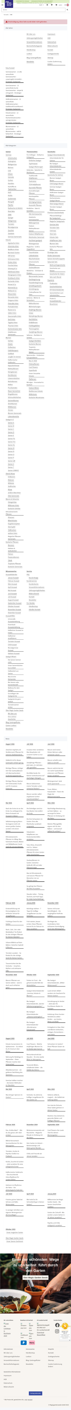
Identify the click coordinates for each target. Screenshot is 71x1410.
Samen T (11, 467)
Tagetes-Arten (12, 322)
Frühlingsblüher (34, 326)
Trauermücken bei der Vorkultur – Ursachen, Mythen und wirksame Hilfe (13, 967)
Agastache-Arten (13, 243)
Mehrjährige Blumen (36, 316)
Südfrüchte (12, 486)
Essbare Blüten (34, 388)
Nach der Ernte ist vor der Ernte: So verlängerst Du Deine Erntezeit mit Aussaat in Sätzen (14, 812)
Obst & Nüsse (10, 473)
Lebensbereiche (13, 416)
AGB (49, 38)
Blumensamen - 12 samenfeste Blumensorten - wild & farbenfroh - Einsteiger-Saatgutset (14, 131)
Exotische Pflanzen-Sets (56, 248)
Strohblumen (12, 404)
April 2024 (30, 1194)
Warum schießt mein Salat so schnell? (55, 761)
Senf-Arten (11, 319)
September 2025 (53, 975)
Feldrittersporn (13, 350)
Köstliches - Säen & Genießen (33, 209)
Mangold (11, 202)
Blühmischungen (34, 306)
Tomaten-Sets (54, 228)
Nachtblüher (33, 319)
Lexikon (29, 54)
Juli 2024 (9, 1194)
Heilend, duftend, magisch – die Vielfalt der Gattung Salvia (56, 1097)
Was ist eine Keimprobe (12, 678)
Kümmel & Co (12, 287)
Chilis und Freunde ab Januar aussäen (34, 1154)
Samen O (11, 454)
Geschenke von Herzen (55, 269)
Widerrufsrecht (53, 46)
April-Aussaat (12, 587)
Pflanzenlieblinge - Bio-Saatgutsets (56, 217)
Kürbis (10, 195)
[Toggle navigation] (2, 4)
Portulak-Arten (13, 307)
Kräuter (8, 240)
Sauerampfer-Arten (14, 316)
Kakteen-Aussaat (14, 653)
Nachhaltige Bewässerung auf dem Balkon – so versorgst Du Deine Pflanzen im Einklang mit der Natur (56, 813)
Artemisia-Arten (13, 246)
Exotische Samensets (15, 567)
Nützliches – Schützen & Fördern (35, 272)
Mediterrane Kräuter (36, 391)
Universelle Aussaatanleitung (14, 620)
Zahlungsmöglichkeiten (35, 38)
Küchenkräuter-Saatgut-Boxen (55, 199)
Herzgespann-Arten (14, 275)
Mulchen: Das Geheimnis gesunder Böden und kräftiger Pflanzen (56, 1118)
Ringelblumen (13, 394)
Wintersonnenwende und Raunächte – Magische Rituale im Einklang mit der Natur (35, 1134)
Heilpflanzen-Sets (56, 240)
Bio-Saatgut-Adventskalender (55, 165)
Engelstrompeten (14, 524)
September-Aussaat (14, 603)
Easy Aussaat (10, 68)
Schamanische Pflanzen (34, 263)
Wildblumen (12, 407)
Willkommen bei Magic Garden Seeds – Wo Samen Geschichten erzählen (55, 1203)
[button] (47, 5)
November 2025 (11, 975)
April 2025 (30, 1089)
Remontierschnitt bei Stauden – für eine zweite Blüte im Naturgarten (35, 1057)
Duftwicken (12, 347)
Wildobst (11, 483)
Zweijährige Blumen (36, 332)
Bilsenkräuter (12, 520)
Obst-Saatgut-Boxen (57, 204)
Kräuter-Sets (54, 237)
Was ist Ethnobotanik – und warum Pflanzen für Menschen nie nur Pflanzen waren (35, 877)
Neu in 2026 (33, 361)
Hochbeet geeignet (35, 240)
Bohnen (10, 167)
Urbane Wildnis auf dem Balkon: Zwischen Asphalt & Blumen (14, 945)
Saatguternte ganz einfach (14, 700)
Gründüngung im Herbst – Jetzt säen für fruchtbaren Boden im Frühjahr (56, 1005)
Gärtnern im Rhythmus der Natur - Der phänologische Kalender (14, 1187)
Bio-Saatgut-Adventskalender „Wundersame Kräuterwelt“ (32, 1026)
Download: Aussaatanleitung (14, 626)
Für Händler (31, 603)
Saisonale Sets (52, 262)
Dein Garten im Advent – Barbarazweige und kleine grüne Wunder (35, 1145)
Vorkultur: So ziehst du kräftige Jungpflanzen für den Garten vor (35, 1097)
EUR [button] (40, 5)
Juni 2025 (51, 1038)
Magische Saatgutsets (57, 221)
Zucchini (11, 230)
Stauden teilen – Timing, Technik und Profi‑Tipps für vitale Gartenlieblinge (35, 896)
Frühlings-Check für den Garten (14, 922)
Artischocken (12, 158)
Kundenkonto (33, 584)
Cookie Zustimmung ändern (54, 62)
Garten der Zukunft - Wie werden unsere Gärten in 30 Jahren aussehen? (56, 1215)
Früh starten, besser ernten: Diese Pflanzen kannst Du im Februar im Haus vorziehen (35, 925)
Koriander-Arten (13, 281)
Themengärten (34, 329)
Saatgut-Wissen (11, 656)
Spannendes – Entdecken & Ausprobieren (35, 356)
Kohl (9, 192)
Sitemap (50, 58)
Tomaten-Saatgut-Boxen (56, 208)
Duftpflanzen (33, 322)
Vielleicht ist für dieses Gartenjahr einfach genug (14, 761)
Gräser (31, 313)
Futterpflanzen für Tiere (35, 293)
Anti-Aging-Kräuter (35, 202)
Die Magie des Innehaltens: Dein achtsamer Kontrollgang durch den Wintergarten (56, 925)
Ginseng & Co (12, 268)
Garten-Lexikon (11, 725)
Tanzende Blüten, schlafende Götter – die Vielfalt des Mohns (35, 1067)
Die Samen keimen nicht (14, 661)
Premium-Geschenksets (56, 212)
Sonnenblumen (13, 400)
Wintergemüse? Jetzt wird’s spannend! (55, 782)
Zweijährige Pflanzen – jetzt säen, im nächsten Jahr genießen (34, 765)
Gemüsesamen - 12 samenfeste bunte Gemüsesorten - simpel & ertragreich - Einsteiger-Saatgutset (14, 90)
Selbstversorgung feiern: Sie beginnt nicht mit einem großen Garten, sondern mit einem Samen (14, 826)
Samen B (11, 426)
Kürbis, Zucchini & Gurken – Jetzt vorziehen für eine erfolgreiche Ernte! (14, 1164)
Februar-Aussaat (13, 581)
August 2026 (10, 744)
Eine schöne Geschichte (12, 718)
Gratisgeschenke (53, 54)
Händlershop (31, 50)
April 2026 (30, 803)
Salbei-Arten (12, 313)
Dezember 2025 (53, 903)
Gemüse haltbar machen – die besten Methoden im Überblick (14, 1083)
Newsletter (30, 61)
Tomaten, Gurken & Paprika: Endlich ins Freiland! (12, 1153)
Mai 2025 (9, 1089)
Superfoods (33, 370)
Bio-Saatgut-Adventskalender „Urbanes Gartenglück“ (35, 1014)
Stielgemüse (12, 221)
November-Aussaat (14, 609)
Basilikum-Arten (13, 249)
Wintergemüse (34, 243)
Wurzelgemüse (13, 227)
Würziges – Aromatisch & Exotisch (35, 383)
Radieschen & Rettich (15, 208)
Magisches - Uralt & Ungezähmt (33, 248)
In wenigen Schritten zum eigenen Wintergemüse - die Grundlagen (14, 1212)
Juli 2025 (30, 1038)
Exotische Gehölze (14, 508)
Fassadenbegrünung (36, 283)
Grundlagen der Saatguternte (13, 694)
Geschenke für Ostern (57, 274)
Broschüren (54, 304)
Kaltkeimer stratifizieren (12, 637)
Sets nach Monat (55, 277)
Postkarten (53, 283)
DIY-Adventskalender (57, 290)
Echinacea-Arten (13, 259)
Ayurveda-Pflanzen (35, 187)
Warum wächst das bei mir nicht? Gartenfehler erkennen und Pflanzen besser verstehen (56, 772)
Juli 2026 (30, 744)
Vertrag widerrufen (35, 1393)
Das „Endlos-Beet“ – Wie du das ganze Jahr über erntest (14, 1132)
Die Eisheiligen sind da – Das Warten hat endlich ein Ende (35, 811)
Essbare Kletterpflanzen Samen (34, 228)
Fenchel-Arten (13, 265)
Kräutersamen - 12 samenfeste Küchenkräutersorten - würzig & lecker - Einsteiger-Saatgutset (13, 118)
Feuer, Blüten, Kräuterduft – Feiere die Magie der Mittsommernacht (56, 793)
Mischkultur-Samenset (36, 237)
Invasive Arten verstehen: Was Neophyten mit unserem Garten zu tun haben (35, 753)
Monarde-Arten (13, 297)
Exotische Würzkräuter (36, 397)
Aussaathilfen (10, 616)
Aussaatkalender (11, 574)
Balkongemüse (34, 223)
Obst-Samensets (13, 496)
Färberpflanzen (34, 364)
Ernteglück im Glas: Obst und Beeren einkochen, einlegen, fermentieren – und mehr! (56, 1031)
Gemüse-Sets (54, 224)
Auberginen (12, 161)
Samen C (11, 429)
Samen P (11, 458)
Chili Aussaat (12, 645)
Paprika (10, 205)
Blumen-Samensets (14, 413)
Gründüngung (34, 289)
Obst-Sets (53, 234)
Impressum (51, 34)
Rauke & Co (12, 310)
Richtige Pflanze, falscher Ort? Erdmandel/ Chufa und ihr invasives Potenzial (14, 785)
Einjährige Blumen (35, 310)
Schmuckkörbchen (14, 397)
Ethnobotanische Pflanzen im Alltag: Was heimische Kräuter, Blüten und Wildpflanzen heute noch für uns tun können (14, 842)
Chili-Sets (53, 231)
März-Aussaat (12, 584)
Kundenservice (32, 581)
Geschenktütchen (56, 286)
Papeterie (51, 280)
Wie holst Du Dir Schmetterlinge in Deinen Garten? (35, 1202)
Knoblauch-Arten (14, 278)
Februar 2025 (10, 1124)
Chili (9, 171)
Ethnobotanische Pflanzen (12, 513)
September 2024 (53, 1124)
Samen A (11, 423)
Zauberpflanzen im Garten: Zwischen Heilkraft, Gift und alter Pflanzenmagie (34, 864)
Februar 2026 (10, 903)
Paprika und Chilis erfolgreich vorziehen (55, 1224)
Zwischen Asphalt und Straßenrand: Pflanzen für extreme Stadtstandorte (14, 752)
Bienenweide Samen (36, 276)
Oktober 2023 (10, 1229)
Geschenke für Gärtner (55, 175)
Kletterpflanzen (13, 369)
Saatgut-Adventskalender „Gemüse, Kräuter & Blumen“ (35, 993)
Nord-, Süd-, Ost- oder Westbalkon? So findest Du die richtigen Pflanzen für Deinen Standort (14, 933)
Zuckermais (12, 198)
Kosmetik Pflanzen (35, 205)
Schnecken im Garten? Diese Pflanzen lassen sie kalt (56, 1046)
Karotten (11, 183)
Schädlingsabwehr (35, 286)
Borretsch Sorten (14, 253)
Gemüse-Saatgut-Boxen (56, 188)
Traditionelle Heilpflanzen (33, 177)
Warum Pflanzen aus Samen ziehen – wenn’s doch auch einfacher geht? (14, 984)
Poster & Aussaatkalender (55, 299)
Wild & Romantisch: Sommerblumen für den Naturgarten (14, 1143)
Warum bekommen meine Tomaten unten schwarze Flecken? (34, 786)
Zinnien (10, 410)
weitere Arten (12, 533)
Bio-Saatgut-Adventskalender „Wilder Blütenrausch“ (56, 982)
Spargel (10, 218)
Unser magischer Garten (14, 1232)
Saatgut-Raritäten (35, 341)
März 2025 (51, 1089)
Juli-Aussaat (12, 597)
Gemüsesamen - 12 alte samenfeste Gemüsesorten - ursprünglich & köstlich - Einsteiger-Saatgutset (14, 77)
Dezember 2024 (32, 1124)
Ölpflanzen (32, 379)
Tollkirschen (12, 530)
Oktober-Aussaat (14, 606)
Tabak (10, 560)
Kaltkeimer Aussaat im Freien (15, 631)
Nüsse (10, 489)
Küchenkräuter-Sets (15, 329)
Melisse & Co (12, 291)
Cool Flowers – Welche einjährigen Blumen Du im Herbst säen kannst (34, 1046)
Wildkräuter (33, 394)
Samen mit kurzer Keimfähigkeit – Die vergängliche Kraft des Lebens (55, 912)
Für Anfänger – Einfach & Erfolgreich (35, 156)
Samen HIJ (11, 442)
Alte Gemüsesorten (35, 214)
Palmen (10, 554)
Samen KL (11, 445)
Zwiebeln (11, 233)
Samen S (11, 464)
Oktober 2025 (31, 975)
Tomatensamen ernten (13, 706)
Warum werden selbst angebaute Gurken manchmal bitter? (34, 796)
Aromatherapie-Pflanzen (34, 192)
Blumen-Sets (54, 243)
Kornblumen (12, 375)
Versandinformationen (34, 42)
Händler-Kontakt (34, 609)
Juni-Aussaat (12, 593)
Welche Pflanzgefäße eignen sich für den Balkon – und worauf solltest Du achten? (55, 827)
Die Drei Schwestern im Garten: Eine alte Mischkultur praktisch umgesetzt (35, 823)
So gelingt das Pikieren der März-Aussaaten (34, 887)
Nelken (10, 384)
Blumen (8, 338)
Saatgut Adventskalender (56, 155)
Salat (9, 214)
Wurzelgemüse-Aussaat (13, 649)
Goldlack (11, 353)
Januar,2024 (52, 1194)
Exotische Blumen (35, 344)
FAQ (28, 574)
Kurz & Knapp (33, 578)
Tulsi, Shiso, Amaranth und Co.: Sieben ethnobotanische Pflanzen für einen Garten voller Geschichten (35, 850)
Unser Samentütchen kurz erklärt (15, 666)
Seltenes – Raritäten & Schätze (34, 336)
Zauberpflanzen (34, 267)
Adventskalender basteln (55, 170)
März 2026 (51, 803)
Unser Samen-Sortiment (14, 1241)
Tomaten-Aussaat (14, 641)
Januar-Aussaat (13, 578)
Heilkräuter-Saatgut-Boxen (57, 193)
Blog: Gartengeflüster (34, 58)
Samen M (11, 448)
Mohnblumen (12, 381)
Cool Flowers (33, 367)
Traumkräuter (33, 252)
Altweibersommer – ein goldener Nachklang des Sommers (14, 1072)
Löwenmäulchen (14, 378)
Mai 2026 (9, 803)
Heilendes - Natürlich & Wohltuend (34, 171)
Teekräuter (32, 181)
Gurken (10, 180)
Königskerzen (12, 372)
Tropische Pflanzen (14, 563)
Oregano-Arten (13, 300)
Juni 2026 (51, 744)
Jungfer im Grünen (14, 357)
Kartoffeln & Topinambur (12, 188)
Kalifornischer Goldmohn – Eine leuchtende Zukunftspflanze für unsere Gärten (14, 1176)
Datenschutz (52, 42)
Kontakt (50, 50)
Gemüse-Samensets (15, 237)
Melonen (11, 480)
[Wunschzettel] (52, 5)
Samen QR (11, 461)
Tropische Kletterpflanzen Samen (34, 349)
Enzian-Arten (12, 262)
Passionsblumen (13, 557)
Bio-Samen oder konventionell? (13, 683)
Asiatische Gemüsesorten (34, 218)
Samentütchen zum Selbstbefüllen (56, 294)
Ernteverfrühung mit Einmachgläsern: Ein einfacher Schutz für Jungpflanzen (13, 912)
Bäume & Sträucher (12, 499)
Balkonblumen (34, 303)
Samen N (11, 451)
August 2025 (10, 1038)
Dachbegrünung (34, 279)
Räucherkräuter (34, 259)
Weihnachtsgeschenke (57, 265)
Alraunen (11, 517)
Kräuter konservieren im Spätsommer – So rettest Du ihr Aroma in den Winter (14, 1048)
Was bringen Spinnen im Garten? (14, 1096)
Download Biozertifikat (41, 1333)
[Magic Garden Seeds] (9, 6)
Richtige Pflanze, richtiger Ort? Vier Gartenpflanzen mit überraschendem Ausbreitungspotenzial (14, 772)
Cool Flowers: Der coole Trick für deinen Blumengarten (56, 1132)
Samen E (11, 435)
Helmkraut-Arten (14, 272)
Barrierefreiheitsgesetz (34, 46)
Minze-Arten (12, 294)
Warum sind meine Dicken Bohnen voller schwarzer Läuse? (55, 752)
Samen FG (11, 439)
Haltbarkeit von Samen (13, 672)
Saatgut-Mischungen (36, 167)
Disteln (10, 344)
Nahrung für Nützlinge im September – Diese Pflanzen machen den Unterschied (14, 1060)
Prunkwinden (12, 388)
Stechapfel (11, 527)
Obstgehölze (12, 502)
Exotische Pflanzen (12, 542)
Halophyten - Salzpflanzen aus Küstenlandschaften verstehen (33, 835)
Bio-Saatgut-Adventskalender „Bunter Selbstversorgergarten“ (35, 1003)
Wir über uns (31, 34)
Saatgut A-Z (10, 419)
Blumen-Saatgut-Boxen (55, 179)
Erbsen (10, 174)
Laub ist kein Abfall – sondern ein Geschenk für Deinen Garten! (56, 993)
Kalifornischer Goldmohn (12, 361)
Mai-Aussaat (12, 590)
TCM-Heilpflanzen (35, 184)
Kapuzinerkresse (13, 365)
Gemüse (8, 155)
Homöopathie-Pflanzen (34, 197)
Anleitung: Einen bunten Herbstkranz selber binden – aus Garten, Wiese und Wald (56, 1018)
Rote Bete (11, 211)
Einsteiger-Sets (53, 252)
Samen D (11, 432)
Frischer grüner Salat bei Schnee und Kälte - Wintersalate (14, 1202)
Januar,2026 (31, 903)
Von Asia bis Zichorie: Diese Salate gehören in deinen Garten (56, 1107)
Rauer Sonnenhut (14, 391)
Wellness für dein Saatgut (14, 689)
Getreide (11, 177)
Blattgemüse (12, 164)
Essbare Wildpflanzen (36, 234)
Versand (30, 1400)
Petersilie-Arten (13, 303)
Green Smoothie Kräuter (34, 374)
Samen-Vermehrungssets (56, 259)
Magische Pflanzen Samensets (14, 537)
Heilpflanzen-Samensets (12, 333)
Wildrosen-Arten (13, 505)
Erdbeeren (11, 477)
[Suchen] (67, 10)
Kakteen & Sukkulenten (12, 549)
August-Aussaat (13, 600)
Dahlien (10, 341)
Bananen (11, 545)
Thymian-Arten (13, 326)
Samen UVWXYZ (13, 470)
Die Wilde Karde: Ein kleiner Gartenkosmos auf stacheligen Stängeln (35, 775)
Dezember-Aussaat (14, 613)
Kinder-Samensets (54, 255)
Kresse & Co (12, 284)
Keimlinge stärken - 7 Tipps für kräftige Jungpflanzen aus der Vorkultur (34, 912)
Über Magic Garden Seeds (14, 710)
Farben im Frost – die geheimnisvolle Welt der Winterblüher (35, 982)
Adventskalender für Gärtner (57, 159)
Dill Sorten (11, 256)
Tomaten (11, 224)
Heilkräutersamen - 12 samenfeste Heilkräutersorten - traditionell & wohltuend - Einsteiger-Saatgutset (14, 104)
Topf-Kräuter (33, 164)
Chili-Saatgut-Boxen (56, 184)
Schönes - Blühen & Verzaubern (33, 299)
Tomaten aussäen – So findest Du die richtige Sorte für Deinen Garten (14, 955)
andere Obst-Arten (14, 493)
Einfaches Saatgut (35, 160)
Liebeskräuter (33, 255)
